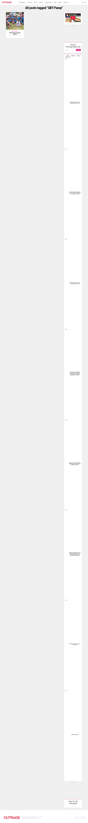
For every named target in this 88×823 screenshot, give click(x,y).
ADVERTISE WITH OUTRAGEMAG (31, 817)
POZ (55, 2)
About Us (66, 2)
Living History (48, 2)
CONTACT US (40, 817)
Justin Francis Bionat (12, 35)
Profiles (41, 2)
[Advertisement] (73, 33)
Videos (59, 2)
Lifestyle (30, 2)
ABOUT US (23, 817)
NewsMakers (22, 2)
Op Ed (35, 2)
